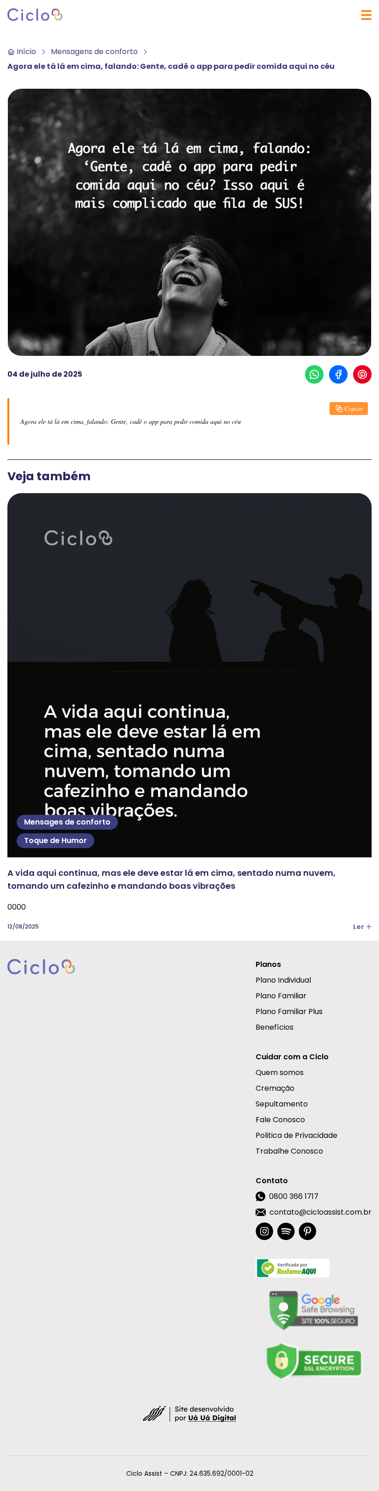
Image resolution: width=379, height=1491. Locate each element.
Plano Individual (283, 980)
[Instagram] (264, 1231)
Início (26, 51)
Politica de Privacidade (296, 1135)
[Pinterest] (307, 1231)
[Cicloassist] (35, 14)
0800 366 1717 (293, 1196)
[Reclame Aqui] (314, 1268)
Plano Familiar (281, 995)
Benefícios (274, 1027)
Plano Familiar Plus (289, 1011)
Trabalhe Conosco (289, 1151)
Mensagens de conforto (94, 51)
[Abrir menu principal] (366, 15)
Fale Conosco (280, 1119)
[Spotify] (286, 1231)
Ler (358, 926)
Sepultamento (282, 1104)
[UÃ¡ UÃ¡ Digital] (189, 1413)
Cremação (275, 1088)
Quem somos (280, 1072)
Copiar (353, 408)
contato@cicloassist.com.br (320, 1212)
